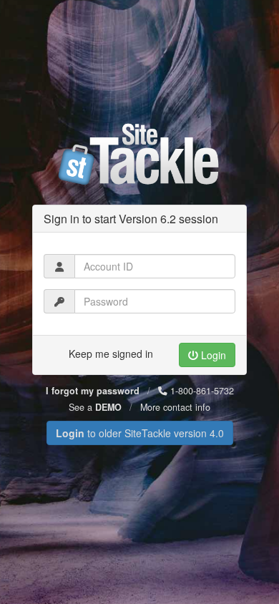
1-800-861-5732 (200, 390)
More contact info (175, 407)
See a (95, 407)
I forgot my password (93, 390)
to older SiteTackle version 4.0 (140, 433)
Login (212, 355)
